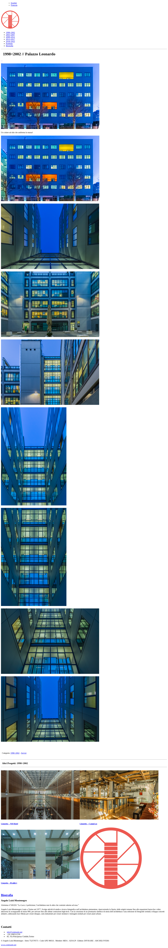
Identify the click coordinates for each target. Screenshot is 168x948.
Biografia (9, 46)
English (14, 3)
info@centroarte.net (14, 932)
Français (14, 5)
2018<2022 (10, 41)
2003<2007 (10, 35)
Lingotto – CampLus (88, 824)
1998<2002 (10, 32)
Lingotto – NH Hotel (9, 824)
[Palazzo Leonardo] (50, 128)
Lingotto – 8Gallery (9, 883)
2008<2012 (10, 37)
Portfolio (9, 44)
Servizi (23, 753)
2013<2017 (10, 39)
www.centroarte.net (8, 945)
